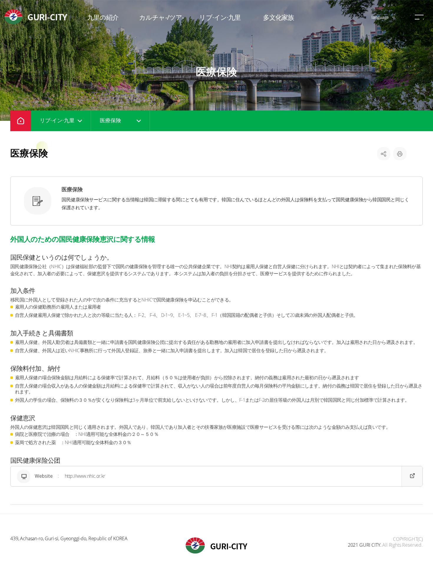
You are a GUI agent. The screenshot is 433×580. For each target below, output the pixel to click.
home (20, 121)
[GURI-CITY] (37, 17)
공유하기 (383, 153)
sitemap (419, 17)
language (380, 17)
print (399, 153)
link (216, 476)
